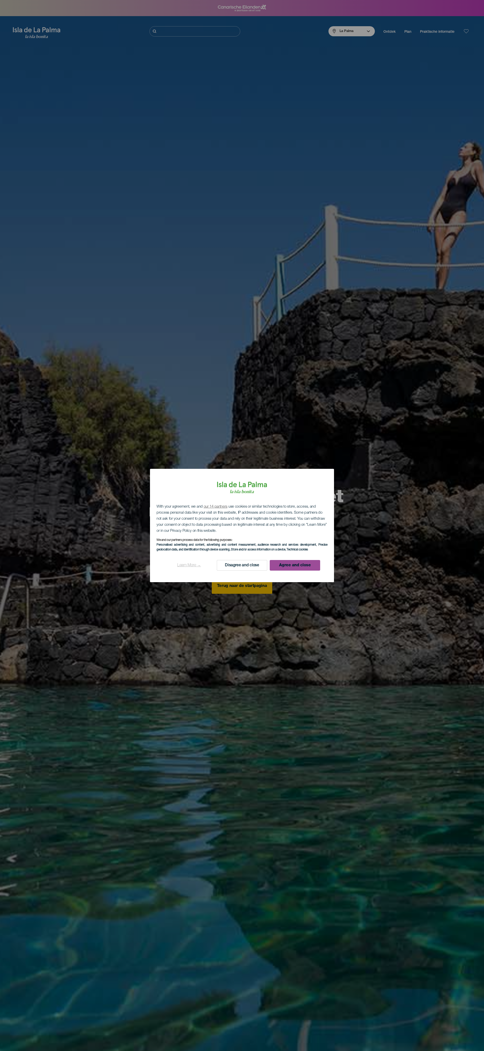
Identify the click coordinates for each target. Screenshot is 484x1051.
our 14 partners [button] (216, 507)
